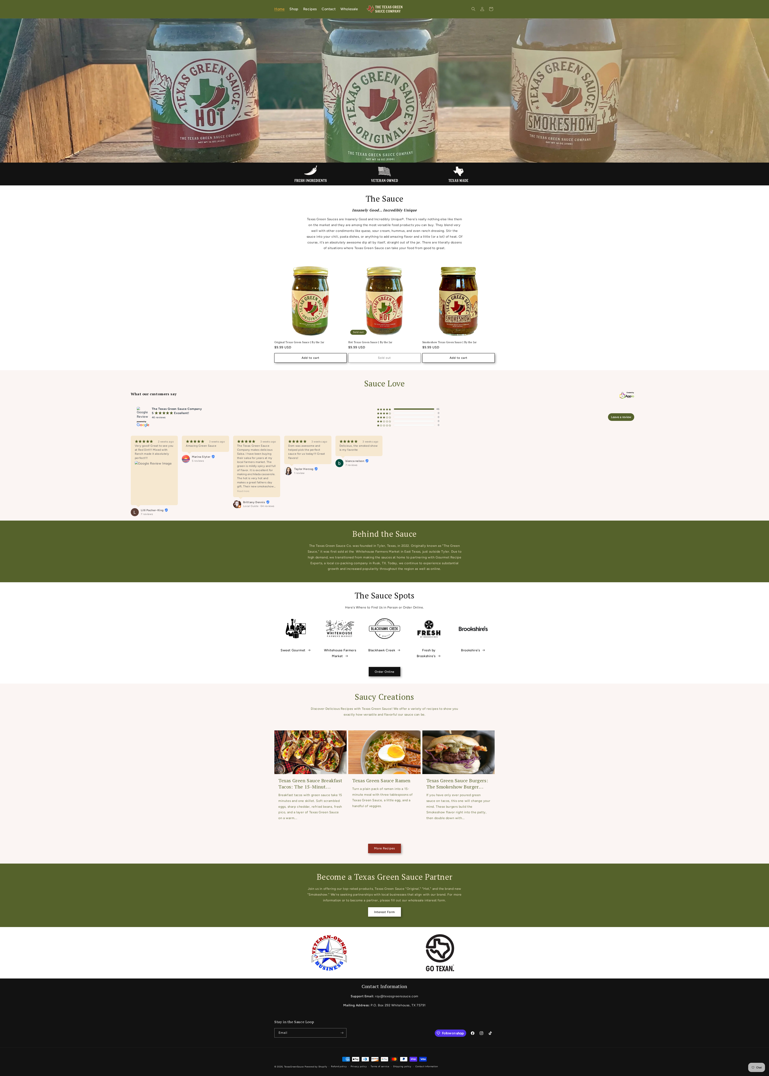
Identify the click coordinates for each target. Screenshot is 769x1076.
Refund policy (339, 1066)
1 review (299, 473)
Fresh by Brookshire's (426, 653)
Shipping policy (402, 1066)
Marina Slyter (201, 457)
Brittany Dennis (254, 502)
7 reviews (147, 514)
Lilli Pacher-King (152, 510)
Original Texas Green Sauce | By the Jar (299, 342)
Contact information (426, 1066)
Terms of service (380, 1066)
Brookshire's (470, 650)
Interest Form (384, 912)
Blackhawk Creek (381, 650)
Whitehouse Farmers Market (340, 653)
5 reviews (198, 460)
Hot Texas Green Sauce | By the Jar (370, 342)
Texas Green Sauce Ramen (381, 780)
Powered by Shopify (316, 1066)
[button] (473, 9)
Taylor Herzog (303, 469)
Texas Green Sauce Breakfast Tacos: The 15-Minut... (310, 783)
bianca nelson (354, 461)
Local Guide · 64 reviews (258, 506)
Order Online (384, 672)
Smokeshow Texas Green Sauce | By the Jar (449, 342)
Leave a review (621, 417)
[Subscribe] (341, 1033)
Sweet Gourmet (293, 650)
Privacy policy (359, 1066)
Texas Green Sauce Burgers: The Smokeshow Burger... (457, 783)
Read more (243, 491)
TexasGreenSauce (294, 1066)
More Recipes (384, 848)
